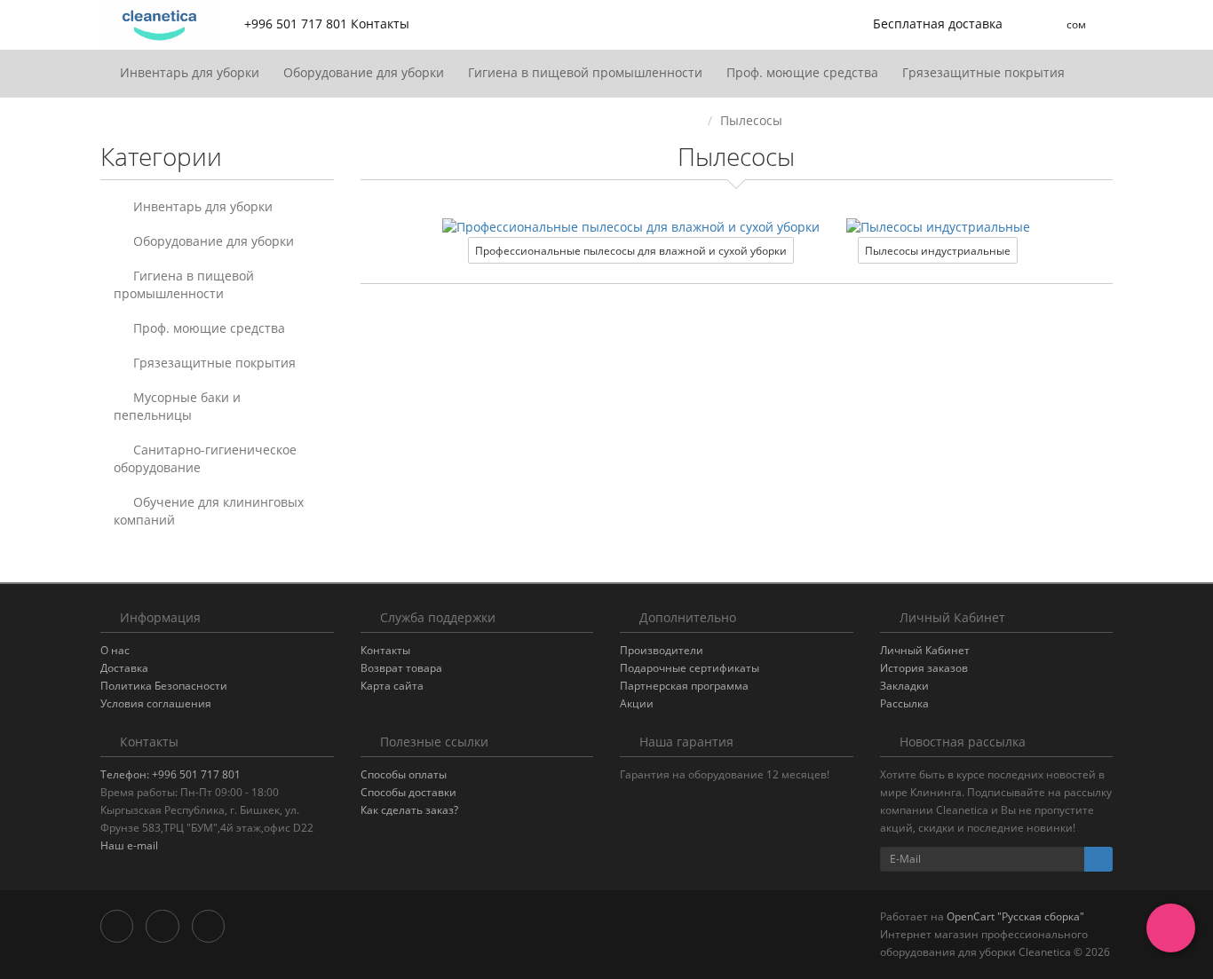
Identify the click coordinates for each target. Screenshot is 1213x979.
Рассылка (904, 703)
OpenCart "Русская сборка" (1015, 916)
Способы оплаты (404, 774)
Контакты (385, 650)
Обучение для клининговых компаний (209, 510)
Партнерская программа (684, 685)
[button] (926, 24)
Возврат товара (401, 667)
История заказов (924, 667)
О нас (115, 650)
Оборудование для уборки (365, 72)
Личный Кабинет (925, 650)
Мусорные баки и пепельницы (177, 406)
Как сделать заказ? (409, 809)
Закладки (904, 685)
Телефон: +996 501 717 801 (170, 774)
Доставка (124, 667)
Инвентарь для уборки (191, 72)
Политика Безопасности (163, 685)
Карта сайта (392, 685)
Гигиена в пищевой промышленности (587, 72)
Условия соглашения (155, 703)
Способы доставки (408, 792)
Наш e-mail (129, 845)
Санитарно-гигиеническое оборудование (205, 458)
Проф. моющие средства (804, 72)
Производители (661, 650)
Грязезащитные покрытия (985, 72)
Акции (637, 703)
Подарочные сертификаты (689, 667)
